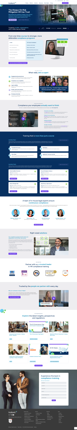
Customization (38, 414)
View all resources (38, 365)
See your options (13, 253)
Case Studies (49, 419)
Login (64, 0)
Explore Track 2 (13, 191)
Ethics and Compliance (27, 419)
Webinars (48, 414)
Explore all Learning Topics (64, 140)
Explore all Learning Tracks (64, 164)
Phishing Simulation (38, 423)
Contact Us (60, 422)
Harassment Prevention (27, 413)
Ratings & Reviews (61, 416)
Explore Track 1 (13, 178)
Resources (41, 3)
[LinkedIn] (9, 415)
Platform (31, 3)
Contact (67, 0)
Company (60, 413)
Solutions (36, 3)
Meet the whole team (38, 224)
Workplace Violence (27, 414)
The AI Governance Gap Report (37, 334)
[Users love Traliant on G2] (16, 421)
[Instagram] (12, 415)
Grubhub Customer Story (35, 356)
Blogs (48, 413)
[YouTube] (13, 415)
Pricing (51, 3)
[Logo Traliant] (13, 412)
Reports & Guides (49, 416)
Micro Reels (46, 116)
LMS (36, 416)
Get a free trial (12, 19)
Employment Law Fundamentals (29, 416)
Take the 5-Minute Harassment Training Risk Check (58, 334)
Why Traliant (46, 3)
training (46, 112)
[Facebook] (10, 415)
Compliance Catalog (39, 413)
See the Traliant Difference (24, 19)
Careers (60, 419)
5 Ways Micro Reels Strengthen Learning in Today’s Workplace (16, 357)
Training (26, 3)
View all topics (26, 422)
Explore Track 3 (45, 178)
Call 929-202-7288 (60, 0)
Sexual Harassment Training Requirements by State (56, 357)
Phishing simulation (48, 121)
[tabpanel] (15, 215)
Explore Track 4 (45, 191)
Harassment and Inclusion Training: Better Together (17, 334)
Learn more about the (18, 62)
